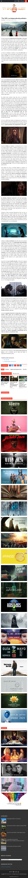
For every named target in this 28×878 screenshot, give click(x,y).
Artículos (7, 369)
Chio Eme (3, 20)
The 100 (24, 369)
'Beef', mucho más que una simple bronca (5, 383)
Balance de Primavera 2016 (15, 369)
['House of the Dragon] (23, 378)
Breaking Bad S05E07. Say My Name (14, 818)
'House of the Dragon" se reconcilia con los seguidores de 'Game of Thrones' (23, 384)
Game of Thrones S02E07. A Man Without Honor (16, 832)
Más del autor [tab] (16, 373)
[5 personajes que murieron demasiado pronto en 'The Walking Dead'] (14, 378)
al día (6, 359)
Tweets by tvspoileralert (5, 866)
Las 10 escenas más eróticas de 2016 (14, 846)
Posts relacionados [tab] (6, 373)
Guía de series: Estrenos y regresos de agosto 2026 (16, 825)
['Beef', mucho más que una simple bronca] (5, 378)
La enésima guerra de (9, 361)
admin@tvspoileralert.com (14, 876)
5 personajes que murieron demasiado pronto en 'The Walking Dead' (14, 384)
